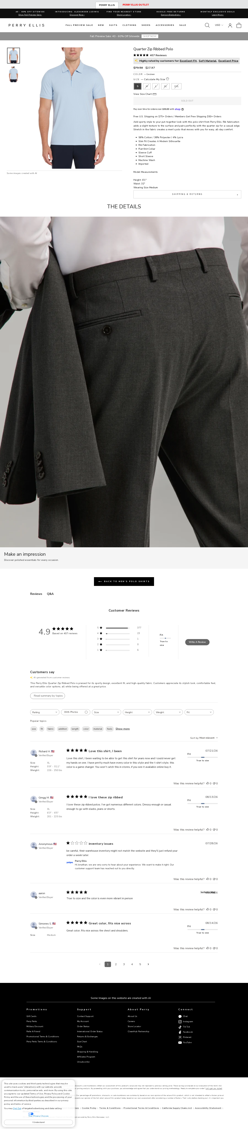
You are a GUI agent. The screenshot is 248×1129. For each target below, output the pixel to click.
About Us (132, 1016)
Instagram (188, 1021)
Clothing (129, 25)
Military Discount (34, 1026)
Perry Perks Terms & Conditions (41, 1041)
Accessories (165, 25)
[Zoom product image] (72, 108)
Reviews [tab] (36, 594)
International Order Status (90, 1031)
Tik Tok (186, 1027)
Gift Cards (31, 1016)
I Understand (38, 1122)
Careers (131, 1021)
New (101, 25)
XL (165, 86)
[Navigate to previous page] (100, 964)
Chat (185, 1016)
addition (62, 729)
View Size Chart (142, 94)
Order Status (83, 1026)
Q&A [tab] (50, 594)
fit (42, 729)
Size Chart (82, 1041)
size (34, 729)
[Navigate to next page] (148, 964)
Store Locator (134, 1026)
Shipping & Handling (87, 1051)
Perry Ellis (107, 5)
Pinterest (187, 1037)
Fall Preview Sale (79, 25)
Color (144, 74)
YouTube (187, 1042)
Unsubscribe (83, 1062)
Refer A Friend (33, 1031)
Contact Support (85, 1016)
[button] (13, 55)
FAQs (79, 1046)
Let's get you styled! (214, 1088)
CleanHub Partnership (138, 1031)
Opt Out (17, 1108)
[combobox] (44, 712)
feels (109, 729)
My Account (83, 1021)
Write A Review (197, 642)
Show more (123, 729)
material (97, 729)
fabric (51, 729)
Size (149, 79)
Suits (113, 25)
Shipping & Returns (205, 194)
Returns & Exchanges (87, 1036)
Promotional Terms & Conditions (42, 1036)
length (75, 729)
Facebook (188, 1032)
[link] (239, 25)
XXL (176, 86)
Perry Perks (31, 1021)
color (86, 729)
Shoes (146, 25)
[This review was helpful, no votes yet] (207, 783)
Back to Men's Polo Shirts (126, 581)
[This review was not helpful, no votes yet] (214, 783)
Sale (182, 25)
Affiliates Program (86, 1056)
